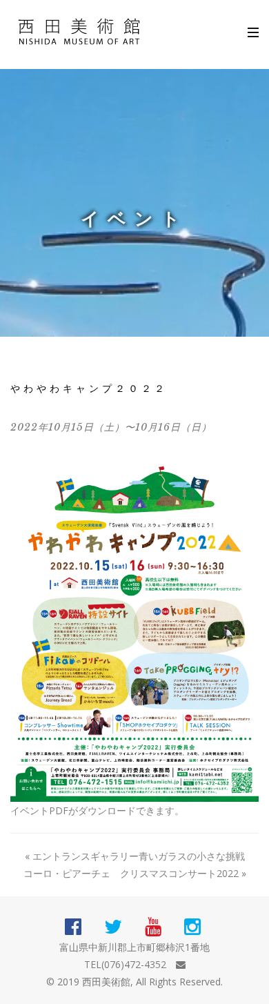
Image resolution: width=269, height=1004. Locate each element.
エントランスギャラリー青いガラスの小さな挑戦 (138, 856)
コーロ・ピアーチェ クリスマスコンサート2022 (131, 873)
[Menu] (246, 29)
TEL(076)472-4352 (125, 964)
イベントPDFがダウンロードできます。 (97, 810)
